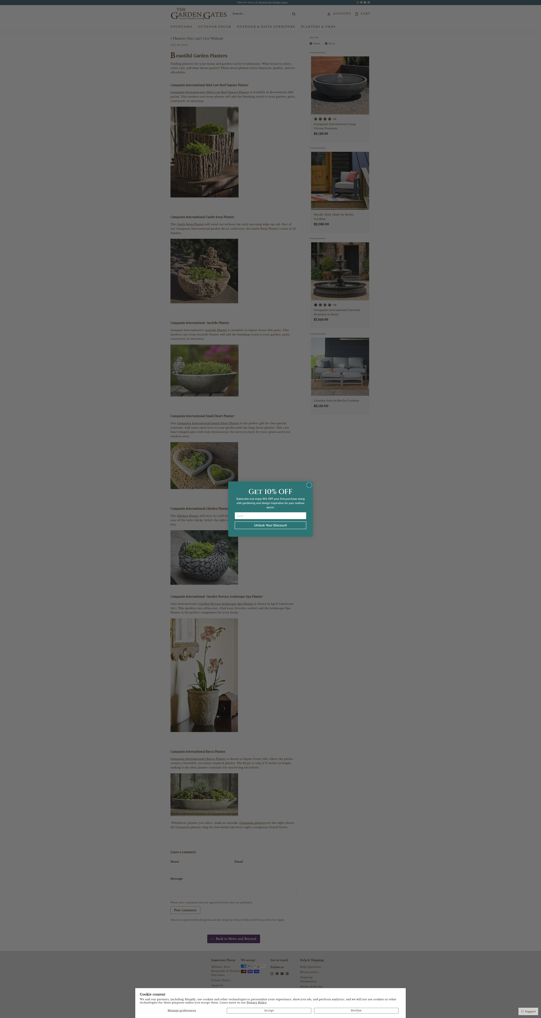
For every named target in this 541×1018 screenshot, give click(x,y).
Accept (269, 1010)
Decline (356, 1010)
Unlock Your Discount (270, 525)
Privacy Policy (257, 1002)
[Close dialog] (309, 485)
